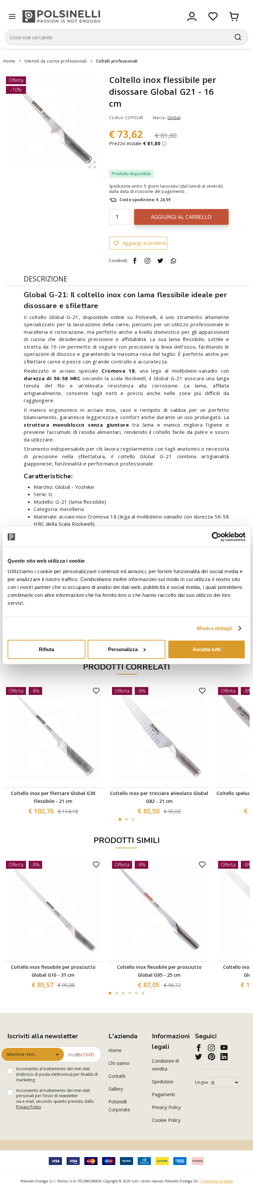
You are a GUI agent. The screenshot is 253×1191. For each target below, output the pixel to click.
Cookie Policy (166, 1120)
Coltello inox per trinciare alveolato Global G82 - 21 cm (159, 797)
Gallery (115, 1089)
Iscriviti (85, 1054)
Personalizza (123, 649)
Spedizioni (162, 1081)
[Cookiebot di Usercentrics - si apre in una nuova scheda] (216, 537)
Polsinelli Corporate (119, 1105)
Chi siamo (118, 1063)
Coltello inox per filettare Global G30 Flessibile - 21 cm (53, 797)
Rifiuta (46, 649)
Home (9, 61)
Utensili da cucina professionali (55, 61)
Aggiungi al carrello (181, 217)
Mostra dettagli (214, 628)
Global (174, 117)
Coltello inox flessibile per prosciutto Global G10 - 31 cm (53, 971)
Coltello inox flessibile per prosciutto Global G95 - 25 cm (159, 971)
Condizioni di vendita (165, 1065)
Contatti (117, 1076)
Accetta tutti (207, 649)
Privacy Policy (28, 1107)
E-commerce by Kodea (217, 1181)
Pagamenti (163, 1094)
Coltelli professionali (117, 61)
